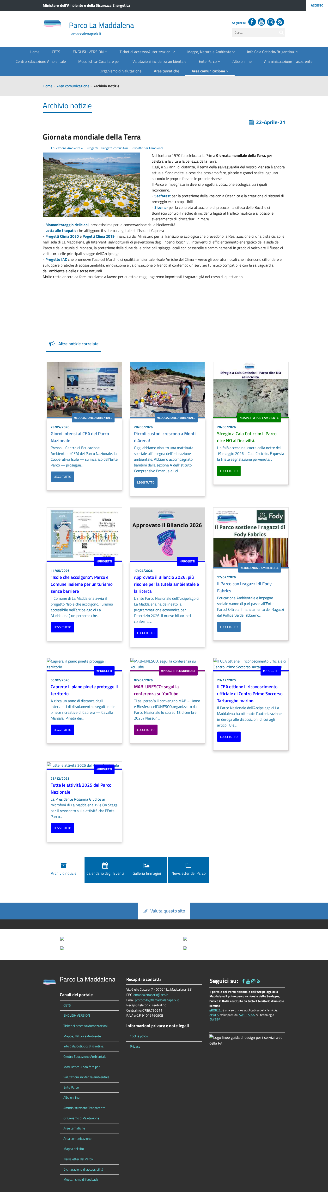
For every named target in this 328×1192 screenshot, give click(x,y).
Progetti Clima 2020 (62, 236)
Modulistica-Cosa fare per (99, 61)
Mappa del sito (73, 1148)
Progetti (92, 148)
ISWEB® (214, 1019)
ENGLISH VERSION (89, 52)
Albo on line (242, 61)
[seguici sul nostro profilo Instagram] (271, 22)
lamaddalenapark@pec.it (150, 994)
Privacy (135, 1046)
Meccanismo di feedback (80, 1179)
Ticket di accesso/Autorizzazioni (146, 52)
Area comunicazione (209, 71)
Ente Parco (208, 61)
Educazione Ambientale (66, 148)
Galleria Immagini (147, 873)
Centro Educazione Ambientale (41, 61)
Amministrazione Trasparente (288, 61)
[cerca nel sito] (281, 32)
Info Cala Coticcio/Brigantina (271, 52)
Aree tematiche (166, 71)
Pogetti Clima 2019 (99, 236)
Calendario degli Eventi (105, 873)
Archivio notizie (63, 873)
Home (34, 52)
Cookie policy (139, 1036)
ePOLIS (214, 1014)
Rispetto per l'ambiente (147, 148)
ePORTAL (215, 1010)
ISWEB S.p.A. (246, 1014)
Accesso (317, 5)
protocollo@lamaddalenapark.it (157, 1000)
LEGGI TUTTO (62, 476)
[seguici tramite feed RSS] (280, 22)
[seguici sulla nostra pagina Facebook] (252, 22)
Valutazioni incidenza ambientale (159, 61)
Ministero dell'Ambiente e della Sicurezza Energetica (86, 5)
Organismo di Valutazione (120, 71)
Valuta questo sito (166, 910)
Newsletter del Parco (188, 873)
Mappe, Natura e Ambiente (209, 52)
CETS (56, 52)
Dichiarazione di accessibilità (83, 1169)
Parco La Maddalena (101, 25)
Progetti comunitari (114, 148)
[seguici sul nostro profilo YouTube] (261, 22)
